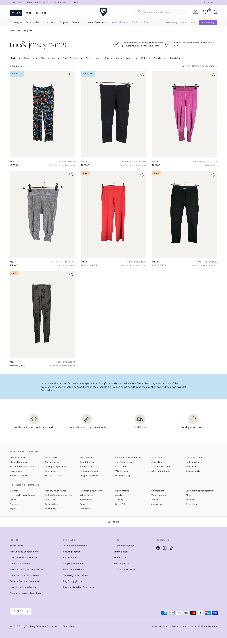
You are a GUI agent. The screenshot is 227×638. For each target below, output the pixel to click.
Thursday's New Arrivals (76, 575)
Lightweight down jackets (22, 495)
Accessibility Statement (204, 626)
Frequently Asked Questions (25, 593)
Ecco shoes (121, 466)
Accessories (33, 22)
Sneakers (119, 495)
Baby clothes (51, 504)
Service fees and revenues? (25, 581)
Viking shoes (121, 471)
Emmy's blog (120, 557)
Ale (118, 58)
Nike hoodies (86, 457)
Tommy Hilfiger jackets (56, 466)
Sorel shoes (51, 471)
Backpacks (50, 508)
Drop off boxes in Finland (23, 557)
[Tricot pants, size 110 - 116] (184, 114)
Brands (75, 22)
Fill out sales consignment (24, 551)
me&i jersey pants (24, 31)
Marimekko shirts (194, 457)
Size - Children (71, 58)
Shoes (49, 22)
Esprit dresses (87, 462)
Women (16, 13)
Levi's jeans (156, 457)
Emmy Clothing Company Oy (34, 626)
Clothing (14, 22)
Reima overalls (193, 471)
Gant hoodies (52, 457)
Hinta (106, 58)
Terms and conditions (75, 545)
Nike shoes (191, 466)
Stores (184, 22)
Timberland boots (89, 471)
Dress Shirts (121, 504)
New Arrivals (118, 22)
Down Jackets (122, 490)
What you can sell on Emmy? (25, 575)
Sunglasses (191, 504)
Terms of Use (179, 626)
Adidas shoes (87, 466)
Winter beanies (158, 495)
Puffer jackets (157, 490)
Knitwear (155, 499)
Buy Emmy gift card (73, 581)
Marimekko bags (123, 475)
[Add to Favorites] (71, 74)
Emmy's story (121, 551)
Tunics (83, 504)
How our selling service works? (26, 569)
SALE (134, 22)
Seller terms (16, 545)
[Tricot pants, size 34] (42, 114)
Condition (91, 58)
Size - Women (48, 58)
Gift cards (85, 508)
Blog (193, 22)
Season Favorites (95, 22)
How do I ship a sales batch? (25, 587)
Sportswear (86, 499)
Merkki (13, 58)
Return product (71, 551)
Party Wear (50, 499)
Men (28, 13)
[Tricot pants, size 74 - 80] (42, 214)
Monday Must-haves (55, 490)
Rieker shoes (16, 471)
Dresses (14, 504)
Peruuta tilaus (70, 557)
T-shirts (119, 499)
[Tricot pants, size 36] (113, 214)
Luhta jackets (192, 462)
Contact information (125, 569)
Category (29, 58)
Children (40, 13)
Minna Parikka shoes (161, 466)
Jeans (13, 499)
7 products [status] (16, 65)
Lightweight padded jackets (199, 490)
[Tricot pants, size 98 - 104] (113, 114)
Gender (158, 58)
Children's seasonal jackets (58, 495)
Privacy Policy (159, 626)
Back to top (113, 521)
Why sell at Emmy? (20, 563)
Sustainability (121, 563)
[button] (215, 11)
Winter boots (86, 495)
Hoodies (190, 499)
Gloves (189, 495)
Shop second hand (73, 563)
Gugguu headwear (89, 475)
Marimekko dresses (19, 462)
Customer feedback (125, 545)
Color (144, 58)
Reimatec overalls (18, 475)
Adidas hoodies (17, 457)
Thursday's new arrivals (91, 490)
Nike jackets (156, 462)
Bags (62, 22)
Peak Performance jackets (23, 466)
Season (130, 58)
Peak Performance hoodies (128, 457)
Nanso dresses (52, 462)
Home (12, 31)
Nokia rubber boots (160, 471)
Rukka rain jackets (54, 475)
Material (173, 58)
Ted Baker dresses (124, 462)
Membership (172, 22)
